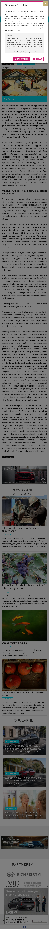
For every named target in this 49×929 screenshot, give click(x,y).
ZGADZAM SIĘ (21, 59)
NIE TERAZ (37, 59)
